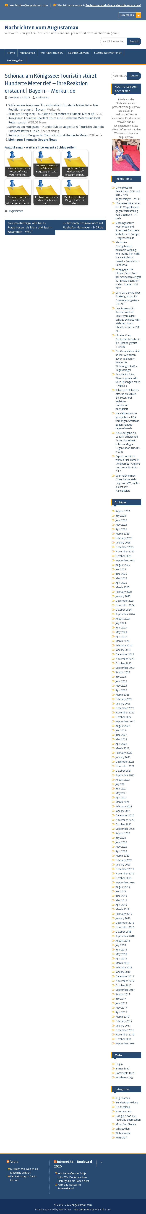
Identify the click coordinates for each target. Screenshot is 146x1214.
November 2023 (125, 658)
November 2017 (125, 981)
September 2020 (125, 828)
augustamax (16, 211)
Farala (14, 1162)
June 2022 (121, 735)
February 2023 (124, 699)
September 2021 (125, 775)
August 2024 (123, 618)
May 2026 (121, 524)
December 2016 (125, 1030)
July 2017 (121, 998)
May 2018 (121, 954)
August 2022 (123, 726)
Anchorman (42, 97)
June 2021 (121, 788)
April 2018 (121, 958)
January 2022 (123, 757)
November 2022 (125, 712)
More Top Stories (126, 1124)
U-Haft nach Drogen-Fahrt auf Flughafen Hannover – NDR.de (82, 225)
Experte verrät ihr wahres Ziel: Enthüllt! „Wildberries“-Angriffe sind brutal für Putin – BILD (128, 463)
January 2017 (123, 1025)
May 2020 (121, 846)
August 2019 (123, 887)
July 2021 (121, 784)
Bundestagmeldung (127, 1102)
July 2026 (121, 515)
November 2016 (125, 1034)
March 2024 (122, 641)
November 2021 (125, 766)
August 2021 (123, 779)
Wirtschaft (121, 1137)
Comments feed (125, 1073)
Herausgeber (15, 60)
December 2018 (125, 922)
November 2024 (125, 605)
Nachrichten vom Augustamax (41, 27)
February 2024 (124, 645)
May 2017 (121, 1007)
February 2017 (124, 1021)
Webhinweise (123, 1133)
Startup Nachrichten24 (108, 52)
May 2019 (121, 900)
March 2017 (122, 1016)
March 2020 (122, 855)
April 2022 (121, 743)
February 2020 (124, 860)
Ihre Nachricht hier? (51, 52)
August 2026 (123, 511)
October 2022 (123, 717)
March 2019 (122, 909)
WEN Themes (103, 1209)
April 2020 (121, 851)
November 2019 (125, 873)
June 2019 (121, 896)
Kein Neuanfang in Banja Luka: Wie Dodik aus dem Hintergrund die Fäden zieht (73, 1177)
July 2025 (121, 569)
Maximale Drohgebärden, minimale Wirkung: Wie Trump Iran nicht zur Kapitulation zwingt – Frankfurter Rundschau (128, 254)
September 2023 (125, 667)
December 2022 (125, 708)
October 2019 (123, 878)
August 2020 (123, 833)
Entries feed (122, 1068)
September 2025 (125, 560)
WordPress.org (124, 1077)
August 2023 (123, 672)
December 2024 (125, 600)
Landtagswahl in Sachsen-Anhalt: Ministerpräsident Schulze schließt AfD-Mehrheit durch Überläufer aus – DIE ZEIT (128, 320)
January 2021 (123, 811)
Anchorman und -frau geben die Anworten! (113, 5)
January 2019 (123, 918)
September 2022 (125, 721)
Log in (119, 1064)
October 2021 (123, 770)
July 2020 (121, 837)
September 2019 (125, 882)
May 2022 (121, 739)
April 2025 (121, 582)
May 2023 (121, 685)
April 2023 (121, 690)
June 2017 (121, 1003)
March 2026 (122, 533)
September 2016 (125, 1043)
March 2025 (122, 587)
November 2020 (125, 819)
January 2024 (123, 650)
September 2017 (125, 989)
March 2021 (122, 802)
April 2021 (121, 797)
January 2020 (123, 864)
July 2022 (121, 730)
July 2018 (121, 945)
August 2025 (123, 565)
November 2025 (125, 551)
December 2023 (125, 654)
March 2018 (122, 963)
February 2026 (124, 538)
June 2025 (121, 574)
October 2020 (123, 824)
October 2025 (123, 556)
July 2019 (121, 891)
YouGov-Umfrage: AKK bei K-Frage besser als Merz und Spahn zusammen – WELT (29, 227)
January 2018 (123, 972)
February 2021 (124, 806)
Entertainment (124, 1111)
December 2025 (125, 547)
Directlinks (127, 15)
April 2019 (121, 904)
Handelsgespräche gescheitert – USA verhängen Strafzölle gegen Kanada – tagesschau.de (127, 421)
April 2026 (121, 529)
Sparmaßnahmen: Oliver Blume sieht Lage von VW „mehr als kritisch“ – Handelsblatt (127, 483)
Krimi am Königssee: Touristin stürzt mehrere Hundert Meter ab (51, 114)
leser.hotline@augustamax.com (28, 5)
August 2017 (123, 994)
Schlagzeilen (123, 1128)
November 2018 (125, 927)
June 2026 (121, 520)
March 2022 (122, 748)
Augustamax (27, 52)
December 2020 (125, 815)
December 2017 (125, 976)
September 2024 (125, 614)
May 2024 (121, 632)
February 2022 (124, 752)
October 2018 (123, 931)
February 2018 (124, 967)
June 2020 (121, 842)
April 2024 (121, 636)
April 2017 (121, 1012)
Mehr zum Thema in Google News (32, 140)
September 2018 (125, 936)
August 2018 (123, 940)
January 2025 (123, 596)
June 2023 (121, 681)
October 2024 (123, 609)
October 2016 (123, 1039)
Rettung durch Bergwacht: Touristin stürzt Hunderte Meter (48, 135)
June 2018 (121, 949)
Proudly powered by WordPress (53, 1209)
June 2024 (121, 627)
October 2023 (123, 663)
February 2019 (124, 913)
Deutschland (123, 1107)
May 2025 (121, 578)
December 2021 (125, 761)
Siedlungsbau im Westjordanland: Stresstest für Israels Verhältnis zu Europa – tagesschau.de (127, 230)
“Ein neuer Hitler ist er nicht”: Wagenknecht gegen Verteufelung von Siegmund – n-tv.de (128, 211)
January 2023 (123, 703)
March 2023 (122, 694)
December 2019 (125, 869)
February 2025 (124, 591)
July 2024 (121, 623)
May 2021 (121, 793)
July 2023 (121, 676)
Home (11, 52)
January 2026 (123, 542)
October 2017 (123, 985)
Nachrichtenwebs (78, 52)
